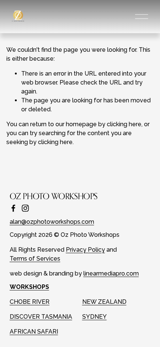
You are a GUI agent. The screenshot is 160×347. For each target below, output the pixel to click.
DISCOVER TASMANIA (41, 316)
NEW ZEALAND (104, 301)
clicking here (124, 124)
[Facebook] (13, 208)
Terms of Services (35, 258)
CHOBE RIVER (29, 301)
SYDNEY (94, 316)
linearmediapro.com (111, 273)
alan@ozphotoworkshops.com (52, 221)
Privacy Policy (85, 249)
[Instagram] (25, 208)
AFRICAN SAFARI (34, 331)
